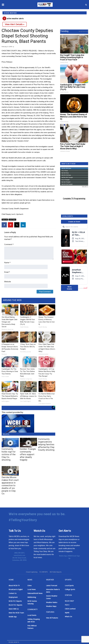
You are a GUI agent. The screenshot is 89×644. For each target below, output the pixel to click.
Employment (13, 597)
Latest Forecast (51, 585)
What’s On (68, 616)
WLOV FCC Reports (15, 605)
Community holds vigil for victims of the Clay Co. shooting (9, 454)
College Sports (70, 589)
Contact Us (12, 593)
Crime (29, 585)
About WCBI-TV (14, 585)
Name (7, 262)
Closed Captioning (31, 572)
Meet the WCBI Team (16, 613)
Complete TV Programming (74, 198)
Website (7, 281)
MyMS (67, 613)
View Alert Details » (14, 24)
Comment (9, 244)
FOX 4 (67, 605)
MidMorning (31, 597)
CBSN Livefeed (70, 609)
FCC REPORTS (44, 572)
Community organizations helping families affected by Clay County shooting (46, 444)
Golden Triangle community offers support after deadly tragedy (28, 454)
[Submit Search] (86, 4)
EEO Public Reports (55, 572)
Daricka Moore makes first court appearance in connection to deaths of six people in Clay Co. (10, 485)
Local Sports (69, 585)
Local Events (31, 615)
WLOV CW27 (69, 601)
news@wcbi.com (19, 555)
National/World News (35, 593)
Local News (12, 219)
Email (7, 272)
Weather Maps (51, 606)
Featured (4, 219)
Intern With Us (14, 609)
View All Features (52, 618)
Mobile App (63, 556)
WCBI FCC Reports (15, 601)
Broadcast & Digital (15, 589)
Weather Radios (51, 602)
